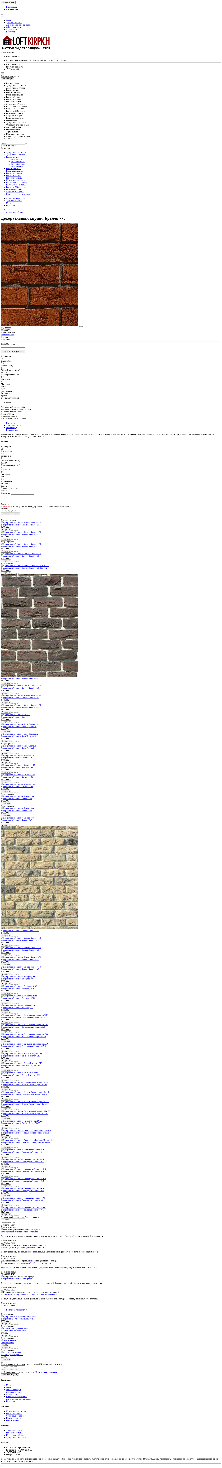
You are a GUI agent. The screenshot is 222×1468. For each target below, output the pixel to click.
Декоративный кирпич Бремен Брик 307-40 (20, 688)
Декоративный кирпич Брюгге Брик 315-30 (20, 940)
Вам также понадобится (16, 1310)
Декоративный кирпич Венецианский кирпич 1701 (23, 1017)
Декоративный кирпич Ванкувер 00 (17, 979)
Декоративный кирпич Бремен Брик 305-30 (20, 534)
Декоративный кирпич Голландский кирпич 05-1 (22, 1210)
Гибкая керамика (13, 169)
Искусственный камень (16, 182)
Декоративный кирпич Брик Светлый (17, 748)
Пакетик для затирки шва (12, 1355)
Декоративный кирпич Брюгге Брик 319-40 (20, 969)
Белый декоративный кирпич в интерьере (19, 1232)
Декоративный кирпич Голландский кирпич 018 (22, 1181)
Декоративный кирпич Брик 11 (14, 717)
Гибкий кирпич (18, 164)
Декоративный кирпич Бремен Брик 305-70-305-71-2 (24, 568)
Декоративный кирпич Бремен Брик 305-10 (20, 525)
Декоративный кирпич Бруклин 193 (17, 767)
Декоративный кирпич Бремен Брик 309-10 (20, 707)
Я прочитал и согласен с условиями (30, 1372)
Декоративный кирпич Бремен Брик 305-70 (20, 556)
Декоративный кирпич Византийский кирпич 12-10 (24, 1094)
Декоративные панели (16, 1437)
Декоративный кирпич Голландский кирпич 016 (22, 1171)
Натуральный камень (15, 185)
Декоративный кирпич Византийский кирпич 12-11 (24, 1104)
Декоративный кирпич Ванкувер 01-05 (18, 988)
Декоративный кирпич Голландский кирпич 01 (22, 1152)
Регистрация (11, 7)
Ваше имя (5, 493)
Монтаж (9, 203)
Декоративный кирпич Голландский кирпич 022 (22, 1190)
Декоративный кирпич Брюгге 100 (16, 798)
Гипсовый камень (14, 178)
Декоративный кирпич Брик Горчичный (18, 726)
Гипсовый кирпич (14, 173)
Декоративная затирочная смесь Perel (17, 1319)
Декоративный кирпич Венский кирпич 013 (20, 1056)
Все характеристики (10, 398)
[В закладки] (80, 326)
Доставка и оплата (14, 22)
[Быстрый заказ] (12, 530)
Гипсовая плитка (13, 175)
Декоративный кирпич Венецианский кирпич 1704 (23, 1027)
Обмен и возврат (13, 27)
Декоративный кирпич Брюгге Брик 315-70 (20, 950)
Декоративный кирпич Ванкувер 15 (17, 1008)
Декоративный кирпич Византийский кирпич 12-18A (24, 1113)
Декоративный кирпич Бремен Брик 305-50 (20, 546)
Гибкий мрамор (18, 166)
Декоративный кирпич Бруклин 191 (17, 758)
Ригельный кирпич (14, 189)
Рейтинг (4, 509)
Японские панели (14, 1430)
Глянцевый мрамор (14, 171)
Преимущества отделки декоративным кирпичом (22, 1247)
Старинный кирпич (15, 192)
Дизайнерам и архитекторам (18, 25)
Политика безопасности (16, 1396)
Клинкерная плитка (15, 1418)
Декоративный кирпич (16, 152)
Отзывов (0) (11, 428)
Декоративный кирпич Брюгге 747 (16, 820)
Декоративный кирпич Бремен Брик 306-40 (20, 678)
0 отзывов (6, 402)
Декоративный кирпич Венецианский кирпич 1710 (23, 1046)
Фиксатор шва (7, 1343)
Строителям (11, 29)
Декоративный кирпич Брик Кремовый (18, 736)
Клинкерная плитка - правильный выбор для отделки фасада (27, 1263)
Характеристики (13, 425)
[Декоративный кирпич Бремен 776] (40, 325)
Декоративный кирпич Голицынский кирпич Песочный (25, 1142)
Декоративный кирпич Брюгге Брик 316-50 (20, 959)
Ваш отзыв (6, 504)
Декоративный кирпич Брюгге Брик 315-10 (20, 931)
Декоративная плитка (15, 155)
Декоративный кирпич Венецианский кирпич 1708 (23, 1036)
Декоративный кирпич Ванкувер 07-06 (18, 998)
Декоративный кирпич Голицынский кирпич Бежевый (25, 1133)
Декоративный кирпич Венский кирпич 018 (20, 1065)
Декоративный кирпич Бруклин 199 (17, 787)
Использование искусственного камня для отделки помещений (29, 1294)
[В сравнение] (82, 326)
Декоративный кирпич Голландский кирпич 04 (22, 1200)
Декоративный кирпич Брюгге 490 (16, 810)
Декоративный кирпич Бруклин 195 (17, 777)
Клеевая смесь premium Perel (13, 1331)
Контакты (10, 32)
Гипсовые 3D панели (15, 187)
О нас (8, 20)
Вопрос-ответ (12, 430)
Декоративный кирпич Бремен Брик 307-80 (20, 698)
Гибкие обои (16, 159)
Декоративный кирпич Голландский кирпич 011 (22, 1162)
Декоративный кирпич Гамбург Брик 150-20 (20, 1123)
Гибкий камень (18, 162)
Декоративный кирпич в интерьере (16, 1279)
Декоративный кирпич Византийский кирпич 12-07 (24, 1085)
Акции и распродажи (15, 198)
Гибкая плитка (12, 157)
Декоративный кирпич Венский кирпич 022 (20, 1075)
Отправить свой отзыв (10, 514)
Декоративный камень (16, 180)
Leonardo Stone (7, 335)
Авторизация (12, 9)
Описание (10, 423)
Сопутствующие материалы (18, 194)
